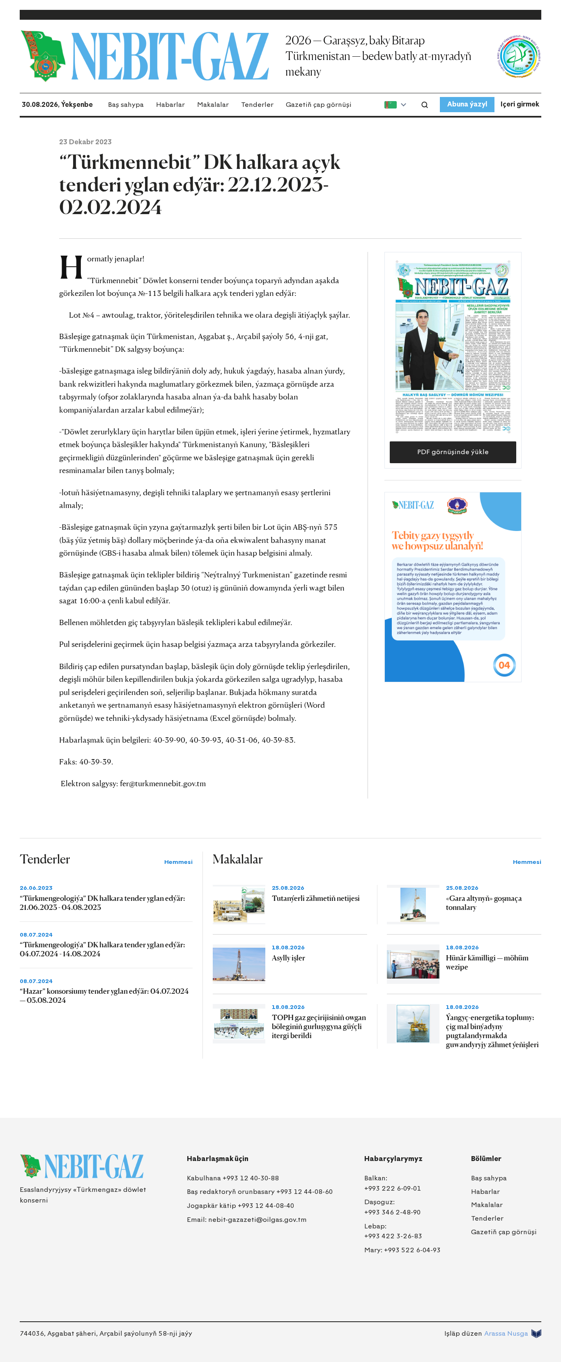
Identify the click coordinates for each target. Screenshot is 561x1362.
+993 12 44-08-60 (304, 1192)
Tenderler (257, 104)
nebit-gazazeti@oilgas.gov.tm (257, 1219)
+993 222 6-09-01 (392, 1188)
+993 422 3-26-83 (393, 1236)
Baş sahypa (126, 104)
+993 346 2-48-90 (392, 1212)
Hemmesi (178, 862)
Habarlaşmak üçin (217, 1159)
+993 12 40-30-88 (251, 1178)
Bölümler (486, 1159)
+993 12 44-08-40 (266, 1206)
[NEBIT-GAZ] (82, 1166)
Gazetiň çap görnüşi (319, 104)
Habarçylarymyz (393, 1159)
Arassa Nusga (506, 1333)
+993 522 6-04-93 (412, 1250)
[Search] (425, 105)
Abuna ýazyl (467, 104)
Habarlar (170, 104)
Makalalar (213, 104)
